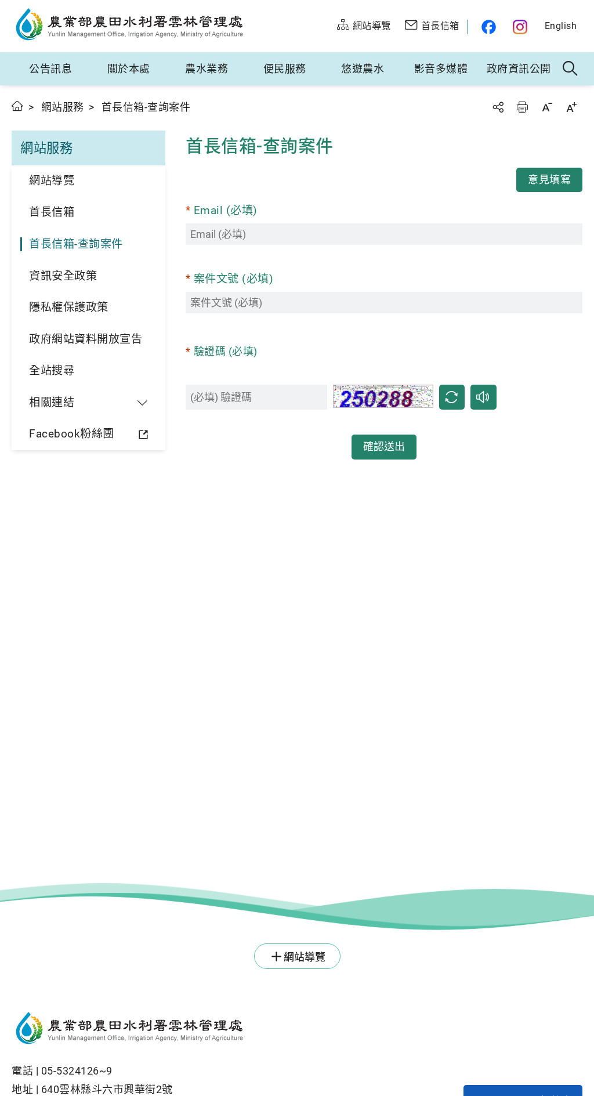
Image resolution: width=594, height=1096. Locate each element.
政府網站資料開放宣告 (85, 339)
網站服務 (62, 107)
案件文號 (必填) (234, 278)
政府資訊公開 (519, 69)
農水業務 (206, 69)
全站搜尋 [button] (570, 69)
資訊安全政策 (63, 276)
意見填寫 (549, 179)
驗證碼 (452, 397)
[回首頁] (237, 1030)
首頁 (18, 105)
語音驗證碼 (483, 397)
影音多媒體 (441, 69)
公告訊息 (50, 69)
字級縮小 (547, 107)
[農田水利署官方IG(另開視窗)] (522, 27)
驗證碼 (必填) (226, 351)
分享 (498, 107)
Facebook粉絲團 (71, 433)
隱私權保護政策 (68, 307)
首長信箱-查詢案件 (76, 244)
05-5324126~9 (77, 1071)
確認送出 (384, 446)
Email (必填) (226, 210)
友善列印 (522, 107)
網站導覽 (51, 180)
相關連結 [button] (51, 402)
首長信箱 (51, 212)
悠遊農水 (362, 69)
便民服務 (284, 69)
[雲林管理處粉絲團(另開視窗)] (486, 27)
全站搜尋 (51, 370)
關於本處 (128, 69)
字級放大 (571, 107)
